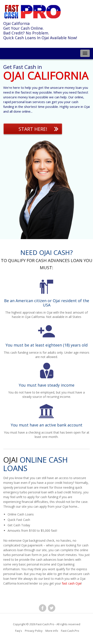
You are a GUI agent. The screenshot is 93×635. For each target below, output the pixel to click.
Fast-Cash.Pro (45, 624)
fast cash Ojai (71, 583)
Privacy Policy (34, 631)
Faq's (18, 631)
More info (51, 631)
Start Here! (33, 129)
